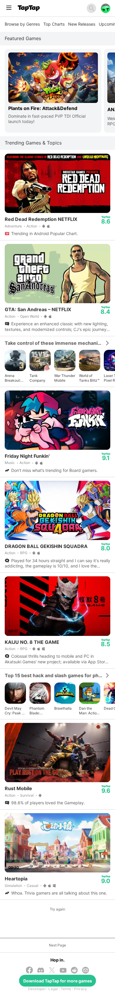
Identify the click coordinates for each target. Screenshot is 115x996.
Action (32, 226)
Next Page (57, 945)
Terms (66, 989)
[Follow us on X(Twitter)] (51, 971)
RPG (23, 553)
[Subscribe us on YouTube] (63, 971)
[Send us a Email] (85, 971)
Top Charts (54, 24)
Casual (32, 885)
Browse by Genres (22, 24)
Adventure (13, 226)
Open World (29, 316)
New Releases (81, 24)
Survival (27, 795)
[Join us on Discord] (40, 971)
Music (10, 462)
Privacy (80, 989)
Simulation (13, 885)
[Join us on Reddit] (74, 971)
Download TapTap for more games (57, 980)
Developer (37, 989)
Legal (53, 989)
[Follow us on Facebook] (29, 971)
